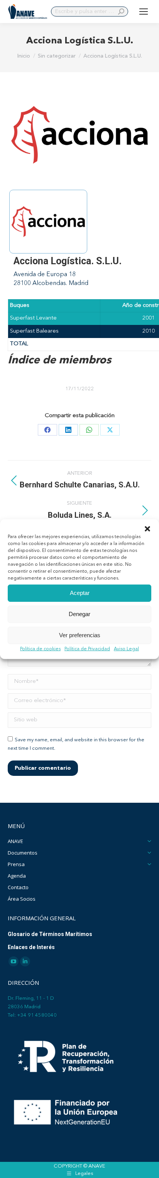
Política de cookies (40, 648)
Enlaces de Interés (31, 947)
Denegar (79, 614)
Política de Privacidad (87, 648)
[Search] (121, 12)
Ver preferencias (79, 635)
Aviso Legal (126, 648)
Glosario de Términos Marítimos (50, 934)
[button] (147, 528)
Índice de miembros (59, 360)
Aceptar (80, 593)
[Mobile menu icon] (143, 11)
